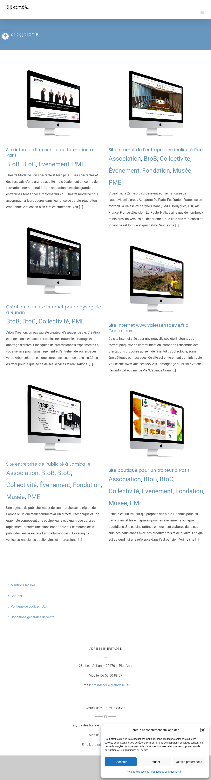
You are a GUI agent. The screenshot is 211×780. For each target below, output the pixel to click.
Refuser (154, 762)
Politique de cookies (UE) (29, 606)
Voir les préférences (188, 762)
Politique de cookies (138, 771)
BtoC (29, 164)
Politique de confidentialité (166, 771)
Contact (16, 596)
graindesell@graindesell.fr (110, 685)
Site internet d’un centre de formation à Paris (49, 152)
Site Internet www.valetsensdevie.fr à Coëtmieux (149, 328)
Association (125, 158)
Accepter (121, 762)
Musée (182, 170)
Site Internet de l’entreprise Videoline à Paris (157, 150)
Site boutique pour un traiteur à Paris (149, 470)
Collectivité (175, 158)
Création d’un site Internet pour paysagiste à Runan (53, 309)
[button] (5, 36)
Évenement (54, 164)
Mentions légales (23, 585)
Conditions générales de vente (32, 617)
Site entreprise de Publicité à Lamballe (48, 464)
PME (78, 164)
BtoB (13, 164)
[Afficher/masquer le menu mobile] (202, 12)
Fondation (156, 170)
